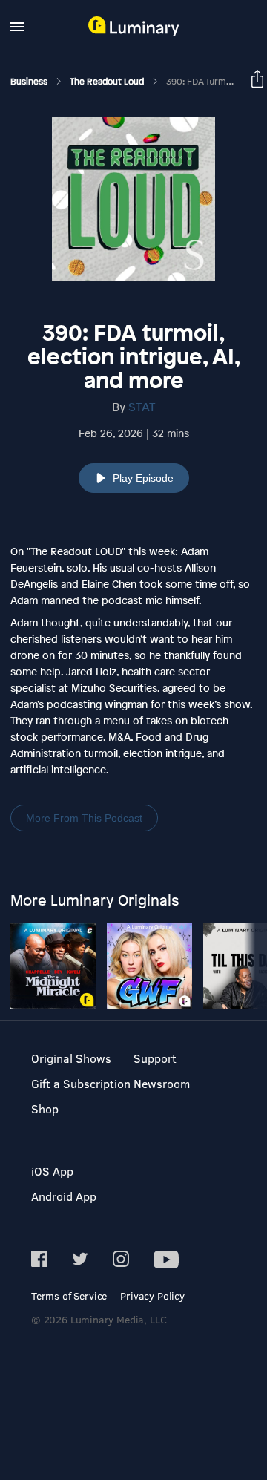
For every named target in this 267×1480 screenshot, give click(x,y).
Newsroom (162, 1083)
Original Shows (71, 1058)
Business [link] (30, 82)
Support (155, 1058)
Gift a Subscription (81, 1083)
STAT (142, 407)
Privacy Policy (152, 1296)
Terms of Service (69, 1296)
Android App (63, 1196)
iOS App (52, 1171)
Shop (45, 1108)
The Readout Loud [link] (108, 82)
